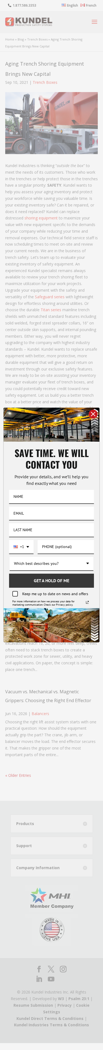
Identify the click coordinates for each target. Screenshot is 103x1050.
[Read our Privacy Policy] (87, 602)
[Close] (93, 414)
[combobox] (21, 547)
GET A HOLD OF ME (51, 580)
